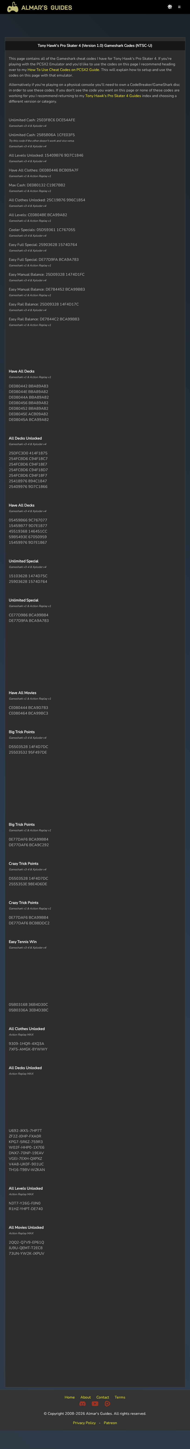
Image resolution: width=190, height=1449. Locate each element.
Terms (120, 1397)
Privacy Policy (84, 1423)
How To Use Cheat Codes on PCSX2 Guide (63, 69)
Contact (102, 1397)
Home (70, 1397)
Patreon (110, 1423)
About (85, 1397)
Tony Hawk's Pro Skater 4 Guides (113, 95)
